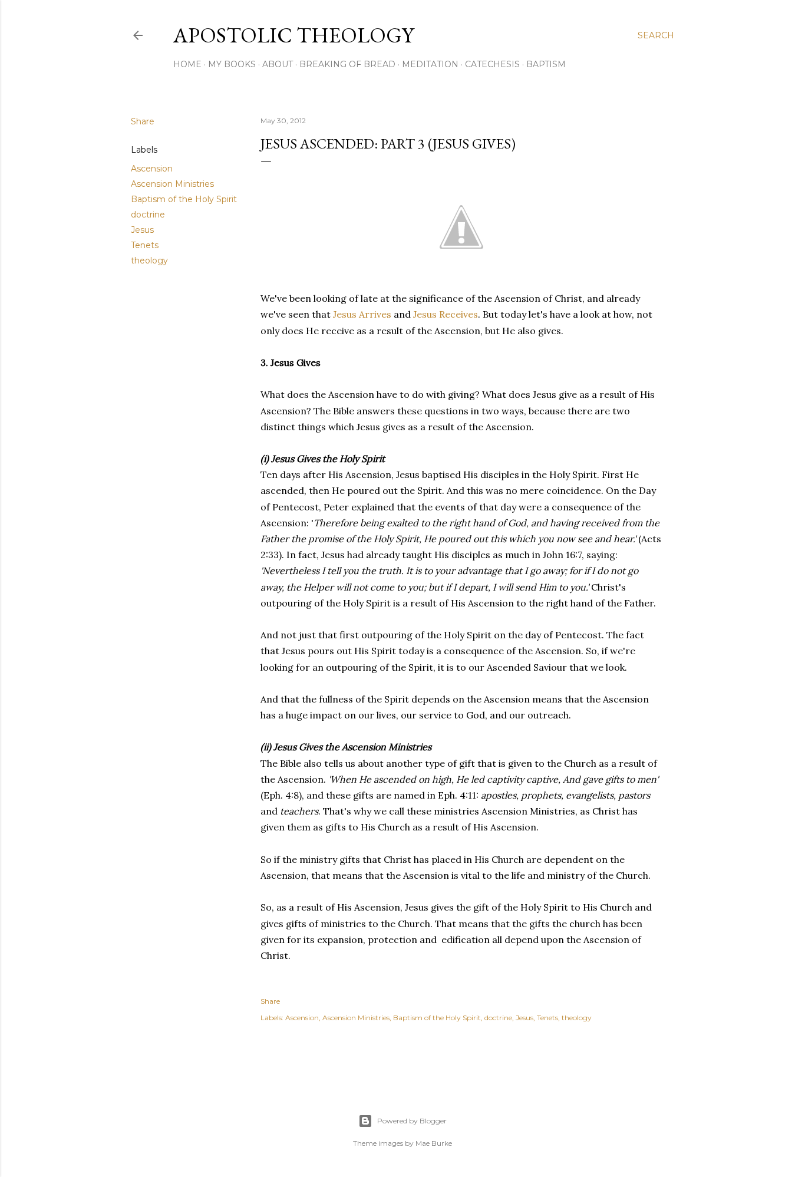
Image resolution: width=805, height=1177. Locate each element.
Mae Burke (433, 1143)
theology (149, 260)
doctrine (148, 214)
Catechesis (492, 64)
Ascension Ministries (172, 184)
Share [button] (142, 121)
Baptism (546, 64)
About (277, 64)
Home (187, 64)
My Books (232, 64)
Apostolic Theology (293, 35)
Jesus (142, 230)
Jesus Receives (445, 314)
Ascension (152, 168)
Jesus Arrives (362, 314)
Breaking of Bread (347, 64)
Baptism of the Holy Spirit (184, 199)
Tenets (145, 245)
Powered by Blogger (412, 1120)
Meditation (430, 64)
